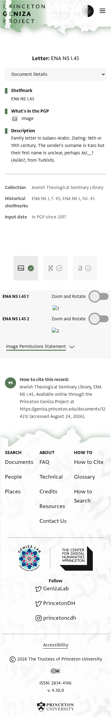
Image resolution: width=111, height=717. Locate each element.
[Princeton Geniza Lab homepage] (34, 558)
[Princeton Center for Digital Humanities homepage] (76, 558)
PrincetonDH (59, 603)
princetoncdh (59, 618)
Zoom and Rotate (68, 296)
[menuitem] (19, 462)
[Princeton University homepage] (55, 707)
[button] (24, 17)
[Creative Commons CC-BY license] (55, 672)
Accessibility (55, 645)
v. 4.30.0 (55, 690)
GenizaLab (56, 588)
